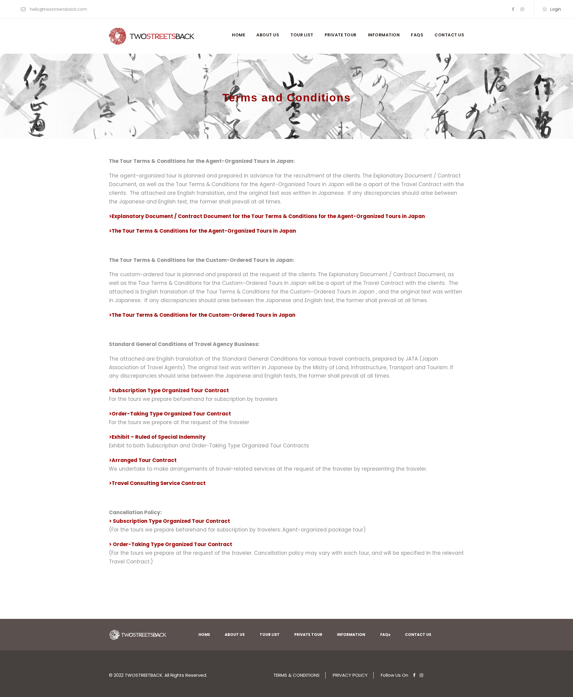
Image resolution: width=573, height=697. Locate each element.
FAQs (417, 35)
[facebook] (513, 9)
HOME (238, 35)
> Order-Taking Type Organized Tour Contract (170, 544)
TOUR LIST (301, 35)
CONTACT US (449, 35)
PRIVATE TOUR (341, 35)
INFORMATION (384, 35)
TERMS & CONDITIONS (296, 675)
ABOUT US (267, 35)
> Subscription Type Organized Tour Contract (169, 521)
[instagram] (522, 9)
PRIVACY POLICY (350, 675)
